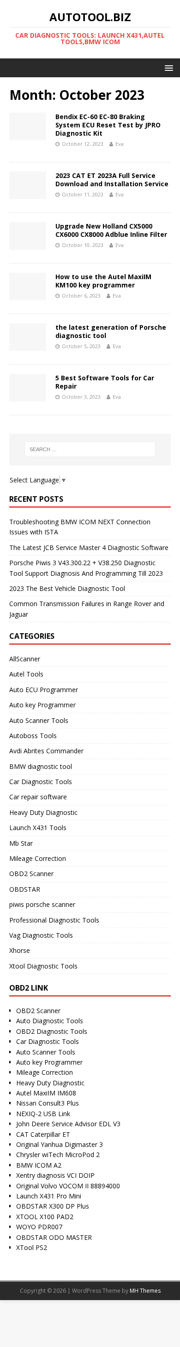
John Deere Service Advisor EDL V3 (68, 1123)
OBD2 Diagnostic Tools (51, 1031)
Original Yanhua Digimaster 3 (59, 1144)
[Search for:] (90, 449)
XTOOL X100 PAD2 (44, 1216)
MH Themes (145, 1291)
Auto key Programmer (42, 704)
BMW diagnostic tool (40, 766)
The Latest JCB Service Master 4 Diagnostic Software (88, 547)
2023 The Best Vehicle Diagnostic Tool (67, 588)
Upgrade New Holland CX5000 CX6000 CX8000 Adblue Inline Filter (111, 230)
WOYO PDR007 (39, 1226)
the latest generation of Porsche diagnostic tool (110, 331)
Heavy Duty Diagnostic (43, 812)
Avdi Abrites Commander (46, 750)
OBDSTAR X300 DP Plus (52, 1206)
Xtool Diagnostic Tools (43, 966)
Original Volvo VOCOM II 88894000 (68, 1185)
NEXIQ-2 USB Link (43, 1113)
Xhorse (19, 950)
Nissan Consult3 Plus (47, 1103)
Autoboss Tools (33, 735)
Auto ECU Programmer (43, 689)
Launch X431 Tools (37, 827)
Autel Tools (26, 674)
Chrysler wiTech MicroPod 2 (58, 1154)
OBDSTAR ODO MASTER (54, 1237)
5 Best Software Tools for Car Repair (104, 381)
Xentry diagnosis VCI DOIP (55, 1175)
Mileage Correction (37, 858)
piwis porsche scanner (42, 904)
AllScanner (24, 658)
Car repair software (38, 796)
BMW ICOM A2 (38, 1165)
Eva (119, 143)
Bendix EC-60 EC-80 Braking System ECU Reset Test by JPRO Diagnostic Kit (108, 125)
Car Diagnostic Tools (40, 781)
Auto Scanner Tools (38, 720)
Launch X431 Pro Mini (48, 1196)
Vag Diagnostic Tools (41, 935)
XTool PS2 (31, 1247)
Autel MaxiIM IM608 (46, 1093)
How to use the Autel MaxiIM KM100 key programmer (103, 280)
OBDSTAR (24, 889)
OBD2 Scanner (31, 873)
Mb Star (21, 843)
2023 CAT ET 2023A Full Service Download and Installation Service (111, 179)
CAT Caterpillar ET (43, 1134)
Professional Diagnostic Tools (54, 920)
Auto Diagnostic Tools (49, 1020)
